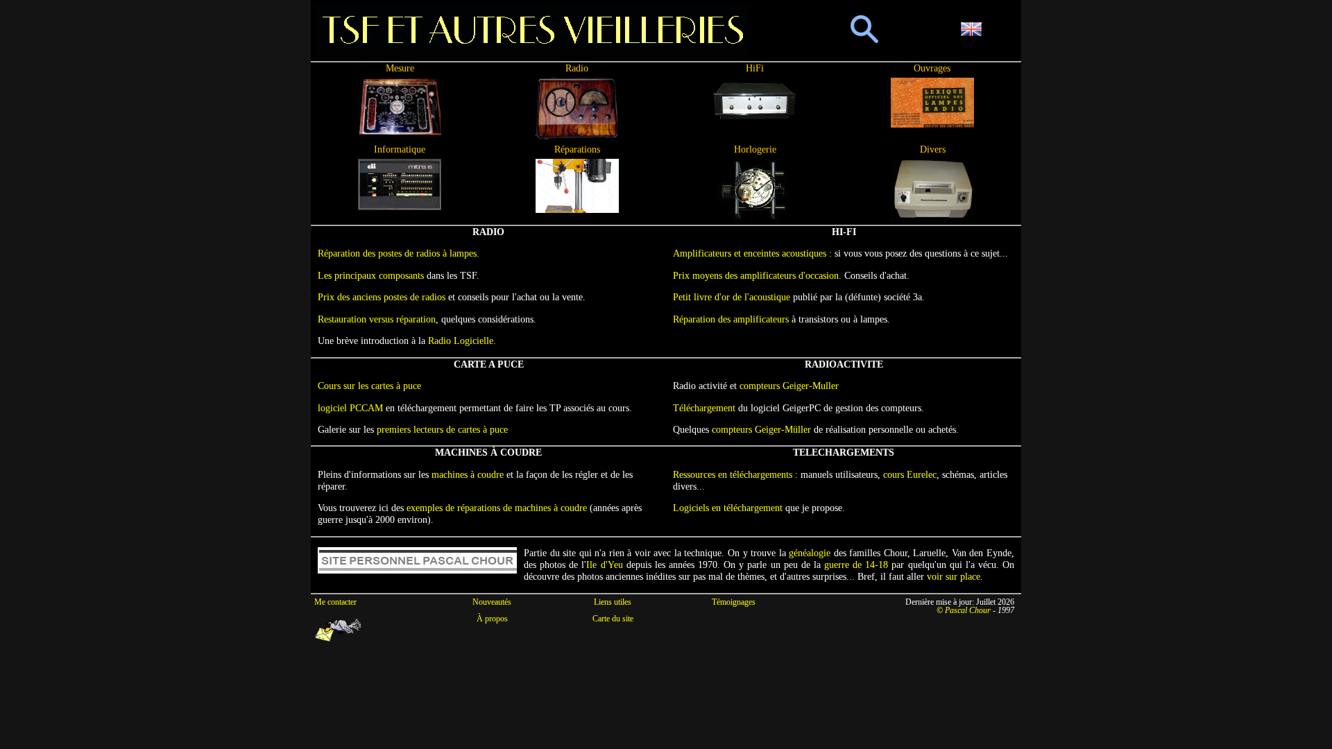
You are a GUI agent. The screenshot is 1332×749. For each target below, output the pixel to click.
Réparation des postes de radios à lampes (397, 253)
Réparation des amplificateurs (731, 319)
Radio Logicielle (460, 340)
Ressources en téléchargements (732, 474)
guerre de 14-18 (856, 564)
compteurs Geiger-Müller (761, 429)
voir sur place (953, 576)
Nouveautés (491, 602)
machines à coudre (468, 474)
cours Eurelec (910, 474)
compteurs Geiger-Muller (789, 385)
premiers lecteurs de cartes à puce (442, 429)
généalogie (809, 552)
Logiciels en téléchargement (728, 507)
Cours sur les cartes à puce (369, 385)
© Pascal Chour (964, 610)
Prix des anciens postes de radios (381, 296)
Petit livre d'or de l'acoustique (731, 296)
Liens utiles (612, 602)
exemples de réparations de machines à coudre (497, 507)
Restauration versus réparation (377, 319)
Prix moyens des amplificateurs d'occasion (756, 275)
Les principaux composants (371, 275)
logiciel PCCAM (350, 407)
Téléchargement (704, 407)
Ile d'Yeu (604, 564)
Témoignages (733, 602)
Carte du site (612, 618)
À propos (492, 618)
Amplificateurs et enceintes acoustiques (749, 253)
